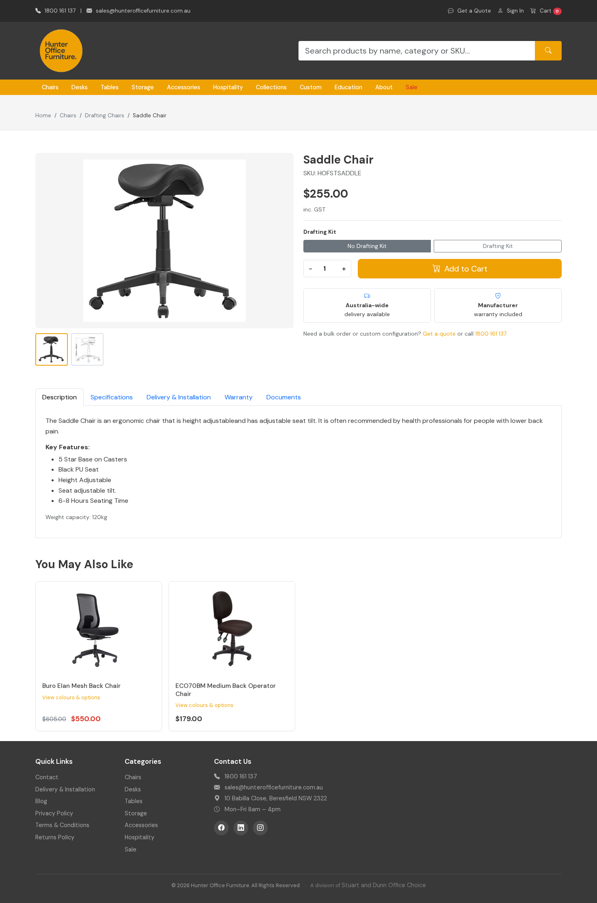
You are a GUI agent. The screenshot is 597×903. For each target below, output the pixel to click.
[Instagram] (260, 828)
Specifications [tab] (112, 397)
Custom (311, 87)
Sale (411, 87)
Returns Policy (54, 837)
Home (43, 115)
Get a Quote (473, 10)
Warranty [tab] (239, 397)
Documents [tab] (283, 397)
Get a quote (439, 333)
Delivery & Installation (65, 789)
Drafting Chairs (104, 115)
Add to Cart (464, 268)
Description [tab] (59, 397)
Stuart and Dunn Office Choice (384, 885)
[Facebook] (221, 828)
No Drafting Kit (367, 246)
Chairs (50, 87)
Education (348, 87)
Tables (110, 87)
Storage (143, 87)
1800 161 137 (59, 10)
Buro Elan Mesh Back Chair (81, 686)
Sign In (514, 10)
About (384, 87)
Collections (271, 87)
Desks (79, 87)
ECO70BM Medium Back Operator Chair (225, 690)
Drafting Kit (319, 231)
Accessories (183, 87)
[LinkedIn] (241, 828)
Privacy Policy (54, 813)
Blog (41, 801)
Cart (548, 10)
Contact (46, 777)
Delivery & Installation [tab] (179, 397)
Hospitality (228, 87)
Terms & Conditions (62, 825)
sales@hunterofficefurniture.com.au (142, 10)
